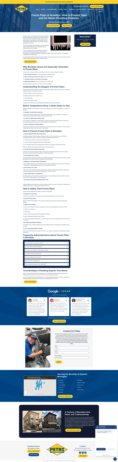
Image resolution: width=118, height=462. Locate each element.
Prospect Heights (81, 382)
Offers (43, 9)
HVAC (65, 9)
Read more (37, 314)
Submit (59, 362)
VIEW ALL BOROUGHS (65, 396)
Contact (100, 11)
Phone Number (58, 355)
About (38, 9)
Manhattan (60, 392)
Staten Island (80, 389)
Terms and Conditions (46, 460)
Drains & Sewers (81, 9)
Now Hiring (82, 456)
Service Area (99, 9)
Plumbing (72, 9)
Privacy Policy (51, 460)
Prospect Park (80, 385)
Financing (90, 9)
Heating (60, 9)
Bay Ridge (60, 380)
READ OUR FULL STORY (73, 430)
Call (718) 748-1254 (96, 6)
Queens (79, 387)
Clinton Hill (60, 387)
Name (56, 345)
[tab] (47, 243)
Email (56, 350)
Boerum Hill (61, 382)
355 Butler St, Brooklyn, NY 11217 (82, 448)
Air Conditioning (52, 9)
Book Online (67, 25)
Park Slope (79, 380)
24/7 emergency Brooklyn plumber (62, 126)
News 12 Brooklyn (62, 57)
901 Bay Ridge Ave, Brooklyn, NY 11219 (83, 450)
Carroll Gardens (61, 385)
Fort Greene (61, 389)
